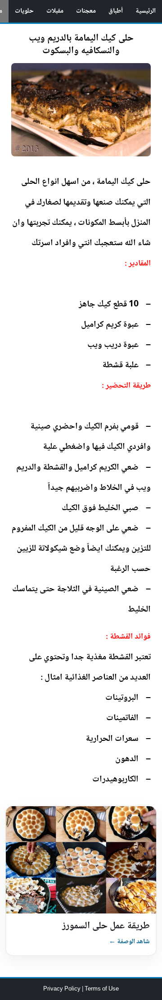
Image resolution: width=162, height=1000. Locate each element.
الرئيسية (145, 11)
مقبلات (54, 11)
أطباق (115, 11)
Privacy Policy (62, 989)
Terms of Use (102, 989)
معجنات (86, 11)
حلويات (24, 11)
